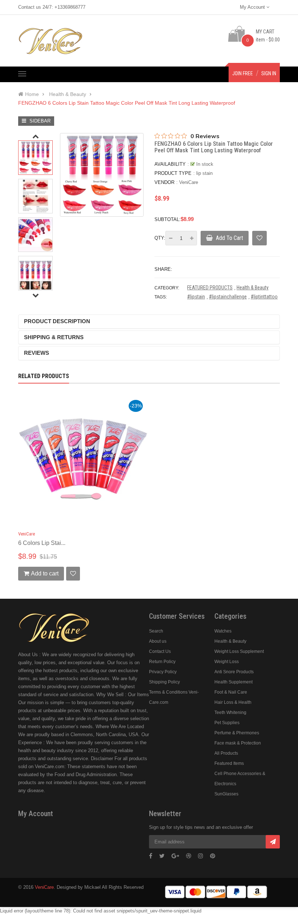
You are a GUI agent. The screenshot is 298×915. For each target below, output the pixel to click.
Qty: (159, 238)
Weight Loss (226, 661)
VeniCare (188, 182)
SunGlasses (226, 793)
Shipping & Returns (54, 337)
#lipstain (196, 297)
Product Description (57, 321)
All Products (226, 753)
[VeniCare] (54, 626)
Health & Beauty (253, 287)
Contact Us (160, 651)
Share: (163, 269)
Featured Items (229, 763)
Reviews (36, 353)
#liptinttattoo (264, 297)
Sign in (268, 73)
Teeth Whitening (230, 712)
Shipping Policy (164, 682)
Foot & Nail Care (230, 692)
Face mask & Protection (237, 743)
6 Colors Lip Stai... (41, 543)
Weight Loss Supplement (239, 651)
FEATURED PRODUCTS (210, 287)
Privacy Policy (163, 671)
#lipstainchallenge (228, 297)
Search (156, 631)
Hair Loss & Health (232, 702)
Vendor (164, 182)
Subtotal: (167, 219)
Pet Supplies (226, 722)
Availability (170, 164)
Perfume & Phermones (236, 732)
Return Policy (162, 661)
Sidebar (39, 121)
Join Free (242, 73)
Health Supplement (233, 682)
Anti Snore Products (234, 671)
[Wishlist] (259, 238)
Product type (173, 173)
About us (157, 641)
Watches (222, 631)
